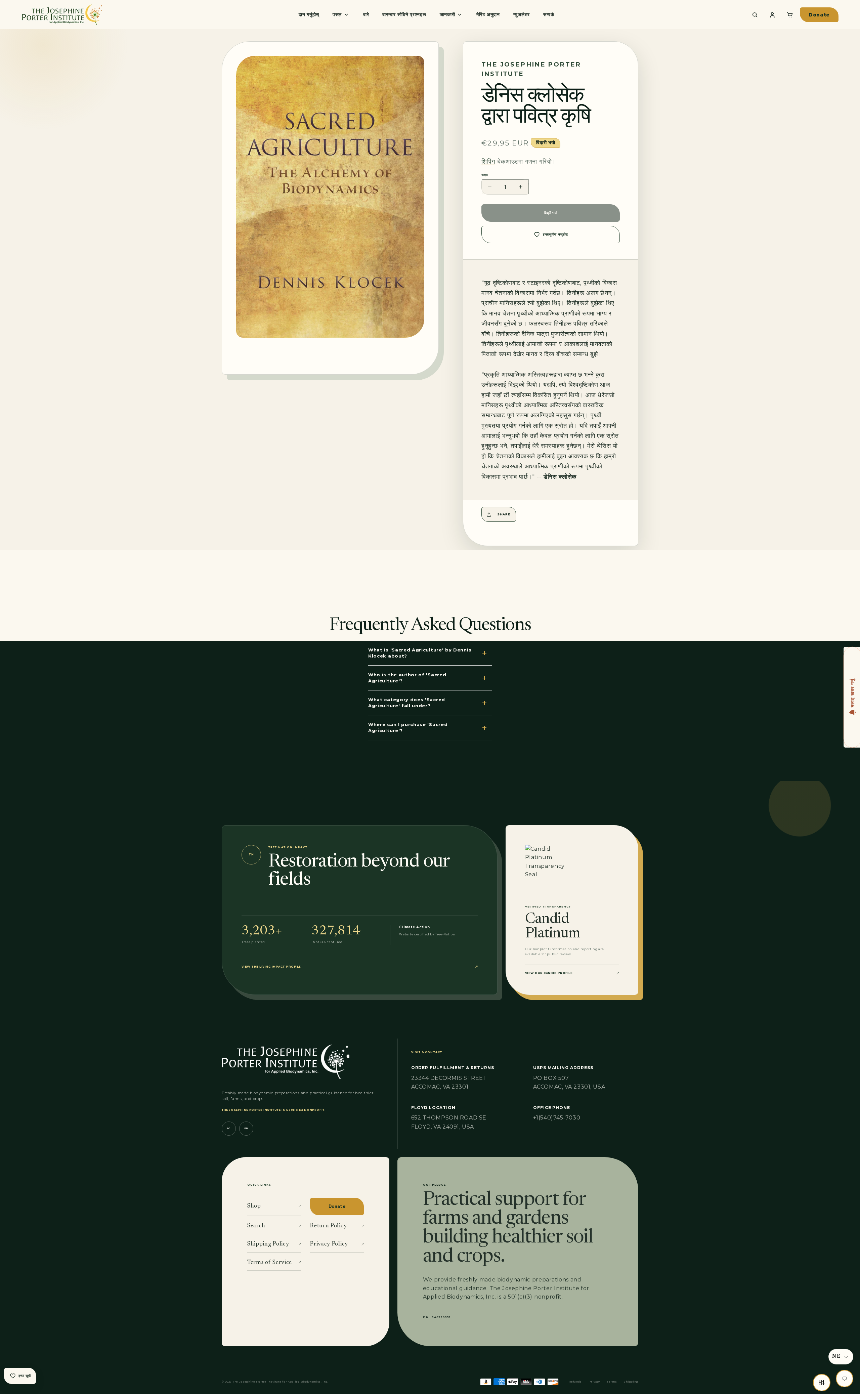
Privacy (594, 1381)
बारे (366, 14)
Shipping (631, 1381)
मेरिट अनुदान (488, 14)
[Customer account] (772, 14)
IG (228, 1128)
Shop (274, 1206)
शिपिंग (488, 161)
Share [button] (503, 514)
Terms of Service (274, 1263)
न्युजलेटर (521, 14)
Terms (612, 1381)
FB (246, 1128)
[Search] (754, 14)
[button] (840, 1356)
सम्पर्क (548, 14)
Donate (819, 15)
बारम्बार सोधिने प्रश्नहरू (404, 14)
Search (274, 1226)
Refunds (575, 1381)
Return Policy (336, 1226)
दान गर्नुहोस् (309, 14)
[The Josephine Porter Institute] (62, 14)
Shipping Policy (274, 1244)
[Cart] (789, 14)
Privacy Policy (336, 1244)
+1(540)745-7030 (556, 1117)
